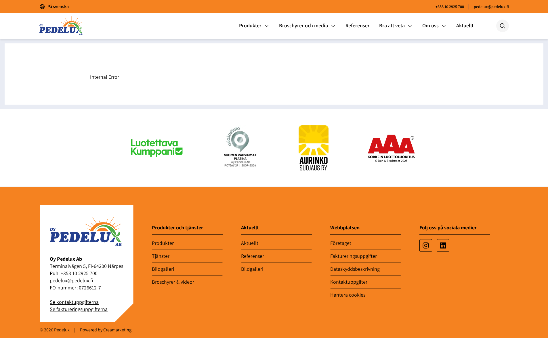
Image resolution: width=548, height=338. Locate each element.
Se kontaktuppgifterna (74, 302)
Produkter (163, 243)
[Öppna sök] (502, 26)
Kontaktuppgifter (348, 282)
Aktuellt (249, 243)
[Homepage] (65, 26)
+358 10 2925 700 (450, 6)
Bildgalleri (163, 269)
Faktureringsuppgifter (353, 256)
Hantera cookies (347, 294)
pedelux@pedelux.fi (491, 6)
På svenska (58, 6)
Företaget (340, 243)
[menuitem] (254, 25)
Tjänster (160, 256)
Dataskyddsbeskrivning (355, 269)
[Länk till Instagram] (425, 245)
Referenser (252, 256)
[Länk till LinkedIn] (443, 245)
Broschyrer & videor (173, 282)
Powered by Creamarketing (105, 330)
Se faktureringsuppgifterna (79, 309)
